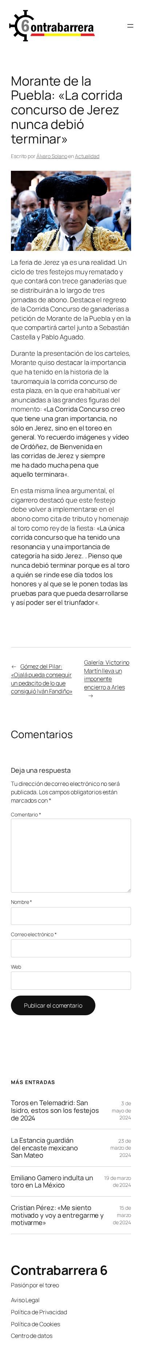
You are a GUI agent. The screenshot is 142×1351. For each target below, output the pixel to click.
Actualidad (87, 156)
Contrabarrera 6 (59, 1270)
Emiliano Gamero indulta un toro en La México (52, 1181)
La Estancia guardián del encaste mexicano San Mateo (44, 1148)
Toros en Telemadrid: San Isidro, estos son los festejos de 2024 (55, 1110)
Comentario (26, 814)
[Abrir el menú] (130, 25)
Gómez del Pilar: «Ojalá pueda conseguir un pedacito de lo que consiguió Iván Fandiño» (41, 678)
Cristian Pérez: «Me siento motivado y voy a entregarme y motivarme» (57, 1215)
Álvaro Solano (51, 156)
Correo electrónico (34, 934)
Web (16, 966)
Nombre (21, 901)
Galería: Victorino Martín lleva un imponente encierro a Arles (106, 674)
